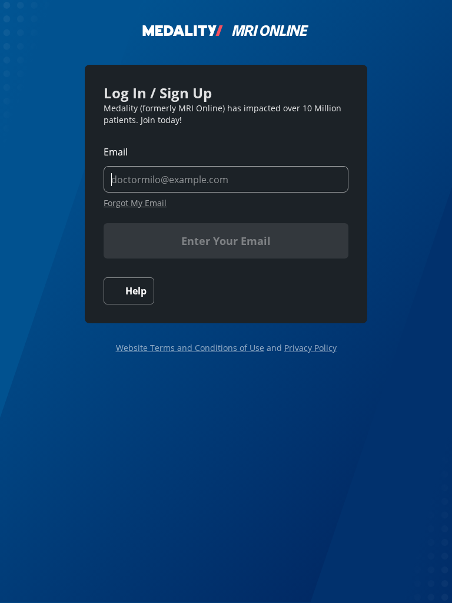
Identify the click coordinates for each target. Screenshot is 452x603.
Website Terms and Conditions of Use (190, 347)
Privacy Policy (310, 347)
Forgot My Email (135, 202)
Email (116, 151)
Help (136, 290)
